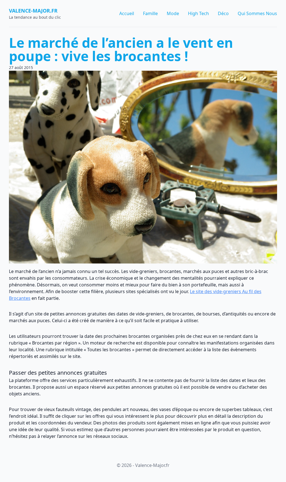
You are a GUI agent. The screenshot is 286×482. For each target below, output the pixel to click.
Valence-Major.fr (33, 10)
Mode (173, 13)
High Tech (198, 13)
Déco (223, 13)
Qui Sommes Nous (257, 13)
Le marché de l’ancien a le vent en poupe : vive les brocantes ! (121, 49)
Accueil (126, 13)
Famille (150, 13)
